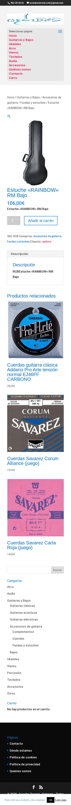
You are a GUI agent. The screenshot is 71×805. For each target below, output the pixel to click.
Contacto (16, 73)
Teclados (15, 57)
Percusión (14, 673)
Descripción (19, 254)
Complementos (23, 632)
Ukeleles (15, 44)
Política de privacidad (25, 764)
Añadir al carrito (41, 221)
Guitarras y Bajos (21, 40)
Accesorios (17, 65)
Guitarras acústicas (23, 612)
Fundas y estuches (33, 102)
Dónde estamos (21, 750)
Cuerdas (18, 638)
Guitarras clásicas (22, 606)
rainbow (46, 241)
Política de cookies (23, 757)
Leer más (60, 799)
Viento (13, 52)
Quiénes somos (20, 69)
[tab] (35, 254)
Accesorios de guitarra (47, 236)
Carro (13, 78)
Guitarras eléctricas (24, 619)
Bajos (14, 652)
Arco (12, 48)
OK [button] (50, 800)
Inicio (13, 35)
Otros (11, 693)
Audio (13, 61)
